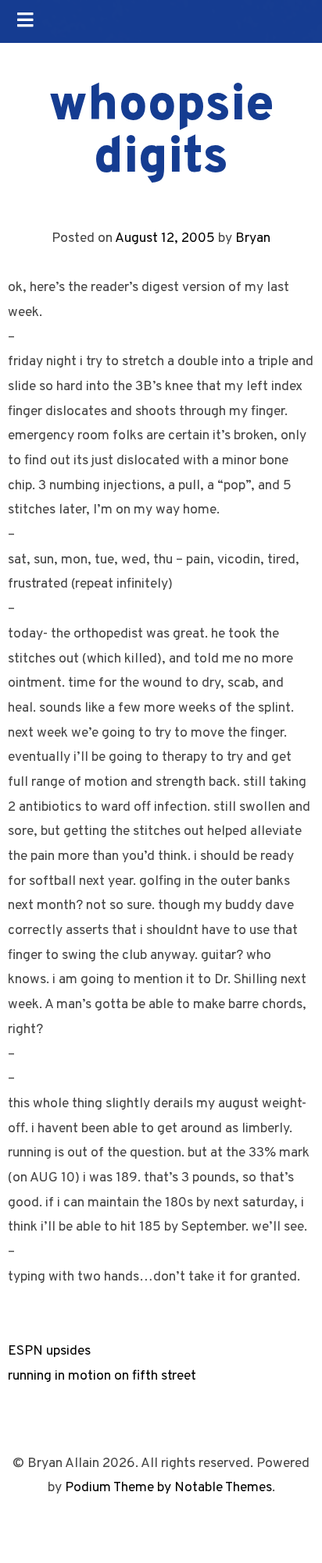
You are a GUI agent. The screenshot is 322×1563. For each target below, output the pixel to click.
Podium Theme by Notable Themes (168, 1488)
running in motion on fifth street (102, 1376)
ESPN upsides (49, 1351)
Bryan (252, 238)
